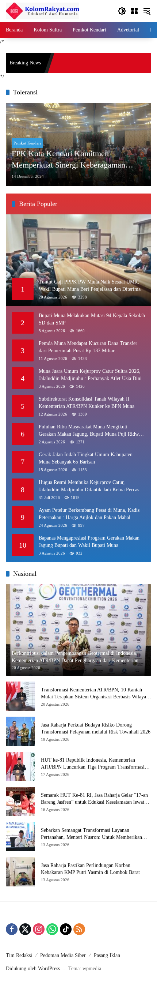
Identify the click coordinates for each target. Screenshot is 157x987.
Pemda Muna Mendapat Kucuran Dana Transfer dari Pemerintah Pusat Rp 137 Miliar (88, 347)
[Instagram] (39, 929)
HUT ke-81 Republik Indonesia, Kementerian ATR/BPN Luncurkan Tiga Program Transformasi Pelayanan (93, 764)
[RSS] (79, 929)
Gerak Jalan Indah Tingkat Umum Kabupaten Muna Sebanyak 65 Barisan (86, 458)
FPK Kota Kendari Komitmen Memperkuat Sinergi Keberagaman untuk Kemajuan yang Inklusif (68, 160)
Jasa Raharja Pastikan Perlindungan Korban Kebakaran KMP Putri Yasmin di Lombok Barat (90, 869)
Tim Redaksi (19, 955)
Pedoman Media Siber (63, 955)
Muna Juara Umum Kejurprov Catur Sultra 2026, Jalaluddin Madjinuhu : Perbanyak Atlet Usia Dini (90, 374)
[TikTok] (66, 929)
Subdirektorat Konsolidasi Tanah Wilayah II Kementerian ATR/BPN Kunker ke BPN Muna (86, 402)
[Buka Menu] (134, 11)
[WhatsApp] (52, 929)
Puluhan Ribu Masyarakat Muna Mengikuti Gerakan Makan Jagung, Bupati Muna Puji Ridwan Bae (91, 431)
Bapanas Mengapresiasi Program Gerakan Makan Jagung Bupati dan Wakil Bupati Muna (89, 541)
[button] (122, 11)
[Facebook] (12, 929)
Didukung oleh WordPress (33, 968)
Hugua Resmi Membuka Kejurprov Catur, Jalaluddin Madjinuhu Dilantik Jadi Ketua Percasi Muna (90, 486)
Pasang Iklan (107, 955)
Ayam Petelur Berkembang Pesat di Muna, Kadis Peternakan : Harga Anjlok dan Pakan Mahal (89, 513)
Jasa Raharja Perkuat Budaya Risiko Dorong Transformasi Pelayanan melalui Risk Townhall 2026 (95, 728)
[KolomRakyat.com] (42, 10)
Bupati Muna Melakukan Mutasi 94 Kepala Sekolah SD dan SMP (92, 319)
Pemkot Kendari (27, 143)
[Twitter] (25, 929)
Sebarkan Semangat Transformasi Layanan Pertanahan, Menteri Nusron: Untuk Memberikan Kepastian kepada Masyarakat (91, 834)
